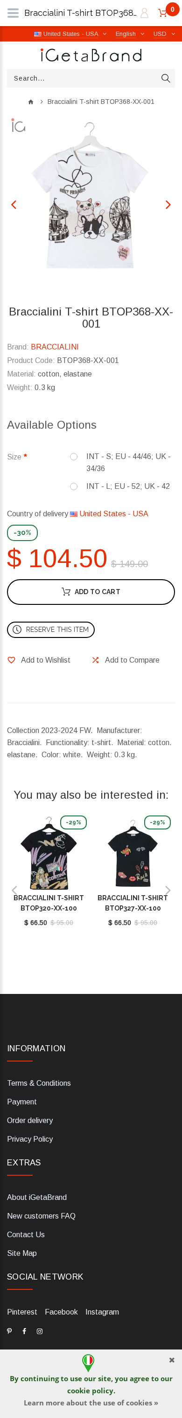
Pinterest (22, 1312)
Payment (22, 1102)
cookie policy (90, 1390)
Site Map (22, 1253)
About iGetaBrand (37, 1197)
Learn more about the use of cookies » (91, 1402)
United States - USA (112, 514)
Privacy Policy (30, 1139)
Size (14, 457)
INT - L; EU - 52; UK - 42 (128, 486)
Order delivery (30, 1120)
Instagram (102, 1312)
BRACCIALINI (55, 347)
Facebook (61, 1312)
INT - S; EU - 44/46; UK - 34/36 (128, 462)
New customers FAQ (41, 1216)
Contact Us (26, 1235)
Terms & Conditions (39, 1083)
